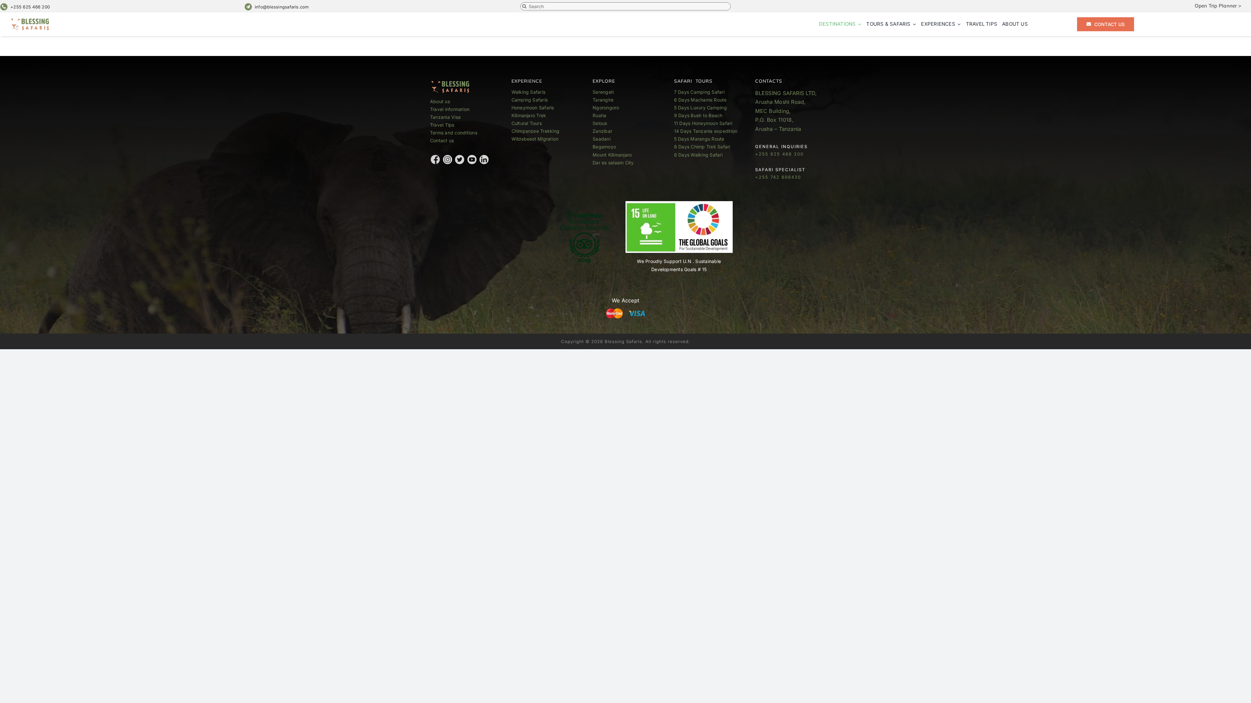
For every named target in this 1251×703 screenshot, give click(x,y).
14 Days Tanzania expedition (705, 131)
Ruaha (599, 115)
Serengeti (603, 92)
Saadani (602, 139)
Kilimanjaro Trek (528, 115)
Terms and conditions (453, 132)
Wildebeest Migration (535, 139)
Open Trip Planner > (1218, 6)
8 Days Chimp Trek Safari (702, 146)
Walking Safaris (528, 92)
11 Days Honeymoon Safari (703, 123)
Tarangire (603, 100)
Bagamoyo (604, 146)
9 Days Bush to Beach (698, 115)
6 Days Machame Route (700, 100)
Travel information (449, 109)
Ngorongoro (606, 107)
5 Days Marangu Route (699, 139)
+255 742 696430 (778, 177)
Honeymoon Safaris (532, 107)
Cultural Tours (526, 123)
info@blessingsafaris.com (282, 6)
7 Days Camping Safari (699, 92)
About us (440, 101)
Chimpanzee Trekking (535, 131)
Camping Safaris (529, 100)
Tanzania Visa (445, 117)
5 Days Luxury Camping (700, 107)
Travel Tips (443, 125)
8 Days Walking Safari (698, 155)
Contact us (442, 140)
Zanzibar (602, 131)
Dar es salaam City (613, 162)
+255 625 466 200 (30, 6)
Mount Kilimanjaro (612, 155)
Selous (600, 123)
